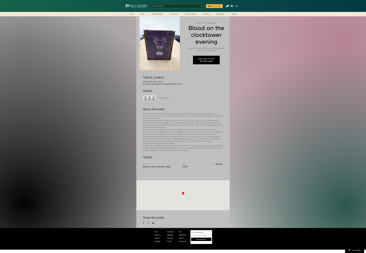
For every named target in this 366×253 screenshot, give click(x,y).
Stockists (157, 241)
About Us (157, 235)
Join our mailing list (197, 232)
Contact (157, 238)
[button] (227, 6)
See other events (206, 61)
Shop (156, 232)
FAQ (180, 232)
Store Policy (183, 241)
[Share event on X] (148, 223)
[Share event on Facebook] (144, 223)
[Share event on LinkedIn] (153, 223)
